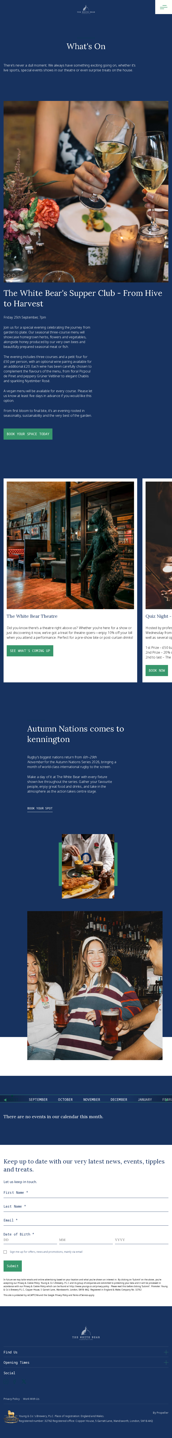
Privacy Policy (61, 1295)
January (145, 1099)
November (91, 1099)
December (119, 1099)
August (12, 1099)
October (65, 1099)
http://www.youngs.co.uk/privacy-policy (89, 1286)
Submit (13, 1266)
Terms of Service (80, 1295)
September (38, 1099)
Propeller (162, 1412)
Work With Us (31, 1399)
